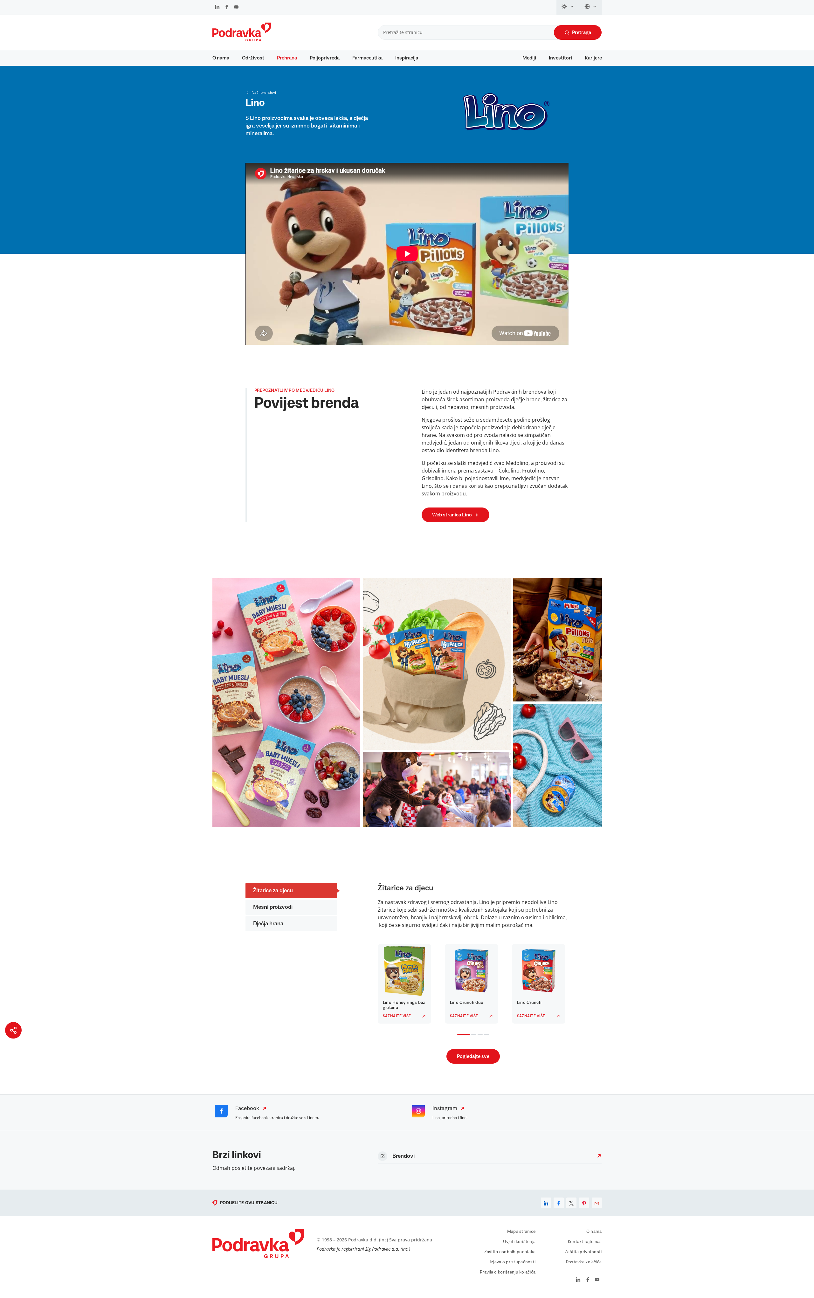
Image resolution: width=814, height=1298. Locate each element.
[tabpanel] (406, 984)
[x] (571, 1203)
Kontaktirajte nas (585, 1241)
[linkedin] (546, 1203)
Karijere (593, 57)
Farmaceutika (367, 57)
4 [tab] (485, 1035)
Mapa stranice (521, 1231)
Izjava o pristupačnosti (512, 1262)
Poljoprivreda (325, 57)
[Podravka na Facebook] (226, 7)
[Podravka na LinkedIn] (217, 7)
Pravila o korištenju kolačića (507, 1272)
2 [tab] (472, 1035)
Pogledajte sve (473, 1056)
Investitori (560, 57)
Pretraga (581, 32)
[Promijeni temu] (567, 7)
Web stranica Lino (452, 514)
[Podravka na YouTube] (236, 7)
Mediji (529, 57)
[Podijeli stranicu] (13, 1030)
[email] (597, 1203)
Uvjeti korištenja (519, 1241)
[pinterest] (584, 1203)
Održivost (253, 57)
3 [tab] (479, 1035)
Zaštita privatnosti (583, 1252)
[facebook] (559, 1203)
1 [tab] (458, 1035)
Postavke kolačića (584, 1262)
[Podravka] (241, 39)
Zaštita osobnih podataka (510, 1252)
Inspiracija (406, 57)
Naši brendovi (264, 92)
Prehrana (287, 57)
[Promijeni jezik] (590, 7)
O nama (220, 57)
